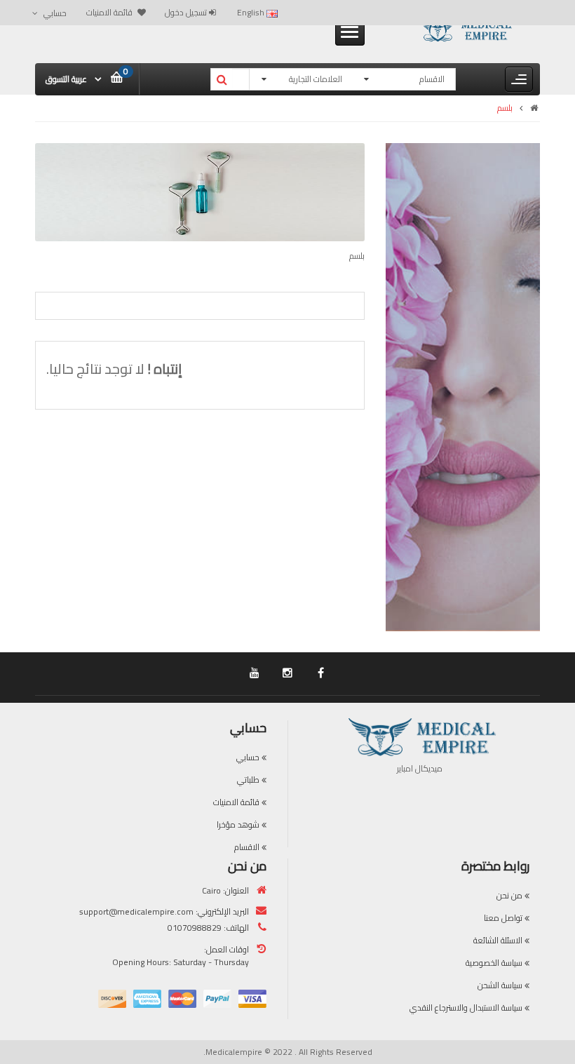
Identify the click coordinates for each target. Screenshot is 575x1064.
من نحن (509, 895)
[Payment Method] (252, 999)
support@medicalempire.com (136, 911)
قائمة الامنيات (236, 802)
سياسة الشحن (500, 985)
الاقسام (246, 847)
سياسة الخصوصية (494, 963)
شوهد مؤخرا (238, 824)
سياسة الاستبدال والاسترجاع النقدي (466, 1007)
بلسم (505, 108)
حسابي (247, 757)
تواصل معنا (503, 918)
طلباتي (248, 780)
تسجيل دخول (187, 12)
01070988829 (195, 928)
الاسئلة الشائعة (497, 940)
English (251, 12)
